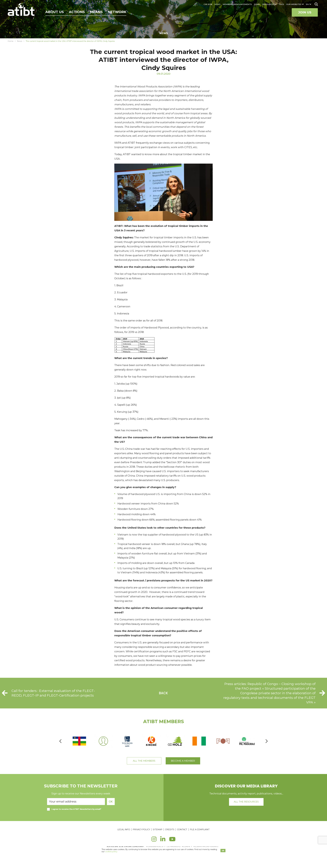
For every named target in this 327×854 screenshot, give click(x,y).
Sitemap (157, 829)
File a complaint (200, 829)
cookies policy (111, 851)
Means (96, 12)
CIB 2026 (208, 4)
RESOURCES (268, 4)
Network (117, 12)
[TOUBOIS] (127, 741)
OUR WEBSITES (293, 4)
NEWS (217, 4)
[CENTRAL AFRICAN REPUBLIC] (79, 741)
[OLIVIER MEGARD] (104, 741)
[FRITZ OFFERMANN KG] (223, 741)
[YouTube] (172, 840)
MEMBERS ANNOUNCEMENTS (237, 4)
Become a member (183, 760)
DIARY (257, 4)
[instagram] (153, 840)
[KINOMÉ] (151, 741)
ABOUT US (54, 12)
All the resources (246, 801)
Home (10, 41)
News (19, 41)
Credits (169, 829)
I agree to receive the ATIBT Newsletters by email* (76, 809)
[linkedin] (162, 840)
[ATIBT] (21, 9)
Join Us (304, 12)
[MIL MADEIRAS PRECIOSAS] (247, 741)
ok (223, 850)
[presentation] (60, 741)
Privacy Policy (141, 829)
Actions (77, 12)
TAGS (281, 4)
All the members (144, 760)
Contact (182, 829)
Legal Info (123, 829)
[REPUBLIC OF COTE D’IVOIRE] (199, 741)
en (307, 4)
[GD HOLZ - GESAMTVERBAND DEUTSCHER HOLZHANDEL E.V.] (175, 741)
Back (163, 693)
